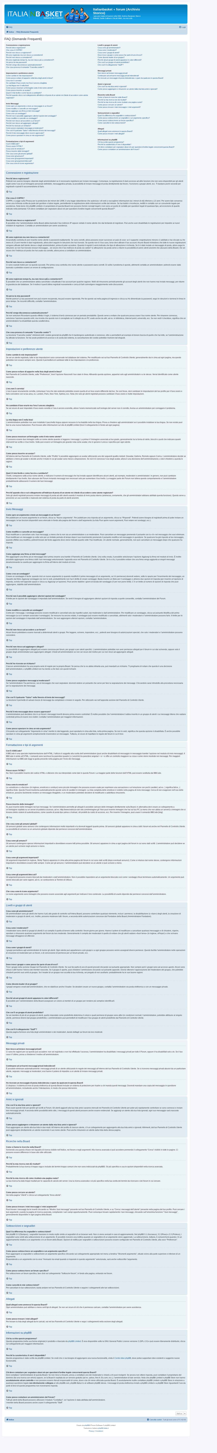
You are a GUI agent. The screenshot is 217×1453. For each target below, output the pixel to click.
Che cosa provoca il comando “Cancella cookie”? (25, 67)
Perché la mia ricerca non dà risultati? (112, 100)
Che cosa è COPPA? (14, 50)
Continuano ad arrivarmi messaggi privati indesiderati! (118, 76)
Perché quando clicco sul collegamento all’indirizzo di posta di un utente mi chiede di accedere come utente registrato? (47, 96)
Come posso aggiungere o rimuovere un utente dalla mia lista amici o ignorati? (127, 89)
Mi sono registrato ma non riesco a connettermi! (24, 55)
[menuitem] (9, 27)
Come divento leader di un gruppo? (111, 57)
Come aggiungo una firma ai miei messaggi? (23, 111)
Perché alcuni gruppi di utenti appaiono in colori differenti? (120, 60)
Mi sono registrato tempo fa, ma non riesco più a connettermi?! (30, 60)
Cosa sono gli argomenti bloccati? (19, 161)
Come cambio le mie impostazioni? (19, 76)
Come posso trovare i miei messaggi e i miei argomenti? (119, 107)
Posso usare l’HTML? (14, 146)
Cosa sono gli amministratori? (109, 48)
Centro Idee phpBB (123, 1358)
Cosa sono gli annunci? (15, 156)
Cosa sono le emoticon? (15, 149)
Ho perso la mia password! (16, 62)
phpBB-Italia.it (103, 1428)
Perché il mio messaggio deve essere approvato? (25, 133)
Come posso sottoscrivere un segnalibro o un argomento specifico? (124, 118)
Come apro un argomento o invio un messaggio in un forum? (29, 106)
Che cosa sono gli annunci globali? (19, 154)
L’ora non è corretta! (13, 81)
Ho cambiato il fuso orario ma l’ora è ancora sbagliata (26, 83)
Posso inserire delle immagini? (17, 151)
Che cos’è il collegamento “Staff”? (110, 65)
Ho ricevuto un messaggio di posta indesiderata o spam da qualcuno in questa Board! (130, 78)
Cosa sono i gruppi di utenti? (108, 53)
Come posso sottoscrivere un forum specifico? (116, 120)
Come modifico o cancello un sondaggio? (21, 118)
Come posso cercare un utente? (110, 105)
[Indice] (49, 14)
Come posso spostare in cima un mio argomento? (25, 135)
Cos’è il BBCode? (12, 144)
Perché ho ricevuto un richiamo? (18, 126)
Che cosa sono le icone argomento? (20, 163)
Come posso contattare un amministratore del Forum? (118, 149)
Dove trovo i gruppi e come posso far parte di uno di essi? (120, 55)
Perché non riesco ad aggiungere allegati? (22, 123)
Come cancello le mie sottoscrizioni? (112, 123)
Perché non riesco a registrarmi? (18, 53)
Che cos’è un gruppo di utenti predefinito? (113, 62)
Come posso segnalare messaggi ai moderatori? (24, 128)
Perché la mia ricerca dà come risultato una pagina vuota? (120, 102)
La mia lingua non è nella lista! (17, 85)
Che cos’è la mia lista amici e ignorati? (112, 86)
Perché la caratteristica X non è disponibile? (114, 144)
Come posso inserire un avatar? (18, 90)
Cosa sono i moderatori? (107, 50)
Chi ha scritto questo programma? (111, 142)
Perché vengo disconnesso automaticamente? (24, 65)
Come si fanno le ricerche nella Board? (112, 97)
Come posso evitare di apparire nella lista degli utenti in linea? (29, 78)
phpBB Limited (74, 1341)
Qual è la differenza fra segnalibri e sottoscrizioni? (117, 115)
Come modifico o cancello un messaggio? (22, 108)
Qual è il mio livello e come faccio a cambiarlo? (24, 93)
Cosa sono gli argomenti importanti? (20, 158)
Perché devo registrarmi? (16, 48)
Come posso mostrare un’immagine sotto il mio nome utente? (29, 88)
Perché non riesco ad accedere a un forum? (23, 121)
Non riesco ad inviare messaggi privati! (113, 73)
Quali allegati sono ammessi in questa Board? (115, 131)
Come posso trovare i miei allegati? (111, 134)
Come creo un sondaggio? (16, 113)
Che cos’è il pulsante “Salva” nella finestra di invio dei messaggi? (30, 130)
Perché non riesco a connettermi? (19, 57)
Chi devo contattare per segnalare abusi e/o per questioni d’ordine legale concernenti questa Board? (136, 147)
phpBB (86, 1425)
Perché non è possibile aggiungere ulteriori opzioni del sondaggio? (31, 116)
